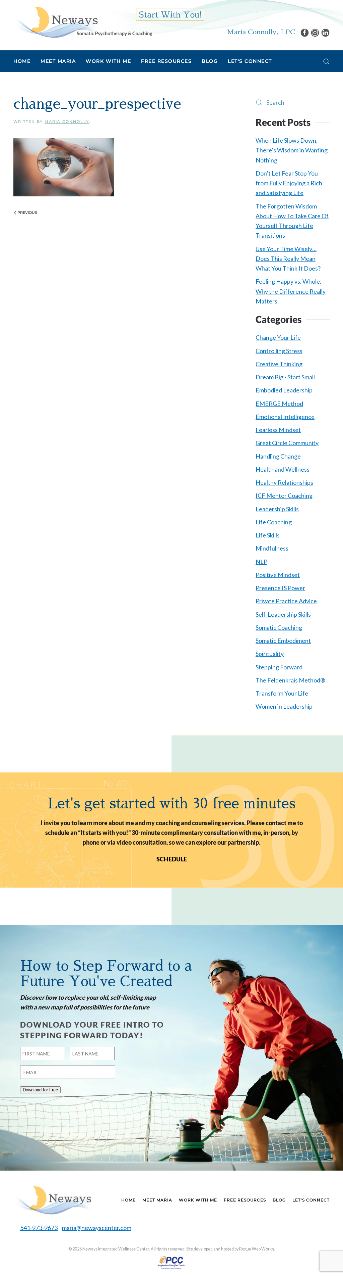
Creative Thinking (279, 364)
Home (21, 61)
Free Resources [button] (166, 61)
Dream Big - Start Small (285, 377)
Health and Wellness (283, 469)
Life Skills (268, 535)
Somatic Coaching (279, 627)
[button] (326, 61)
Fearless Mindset (278, 429)
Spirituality (270, 653)
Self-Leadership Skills (283, 614)
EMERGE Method (279, 403)
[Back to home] (82, 22)
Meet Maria (157, 1199)
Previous (27, 212)
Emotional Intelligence (285, 416)
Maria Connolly (67, 121)
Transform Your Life (282, 693)
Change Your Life (278, 337)
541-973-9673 (39, 1227)
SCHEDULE (171, 859)
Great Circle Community (287, 442)
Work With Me (198, 1199)
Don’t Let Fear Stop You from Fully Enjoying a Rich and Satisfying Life (289, 183)
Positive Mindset (278, 574)
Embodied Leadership (284, 390)
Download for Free (40, 1089)
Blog (210, 61)
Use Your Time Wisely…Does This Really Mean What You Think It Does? (288, 258)
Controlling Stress (279, 351)
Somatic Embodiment (283, 640)
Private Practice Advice (286, 601)
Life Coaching (274, 522)
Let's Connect (250, 61)
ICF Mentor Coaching (284, 495)
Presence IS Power (280, 588)
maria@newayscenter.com (96, 1227)
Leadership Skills (277, 509)
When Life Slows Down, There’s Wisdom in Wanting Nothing (292, 150)
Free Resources (245, 1199)
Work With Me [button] (108, 61)
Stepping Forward (279, 667)
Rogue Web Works (256, 1248)
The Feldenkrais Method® (290, 680)
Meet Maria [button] (58, 61)
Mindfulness (272, 548)
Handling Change (278, 456)
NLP (261, 561)
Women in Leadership (284, 706)
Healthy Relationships (284, 482)
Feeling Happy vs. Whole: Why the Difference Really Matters (291, 291)
